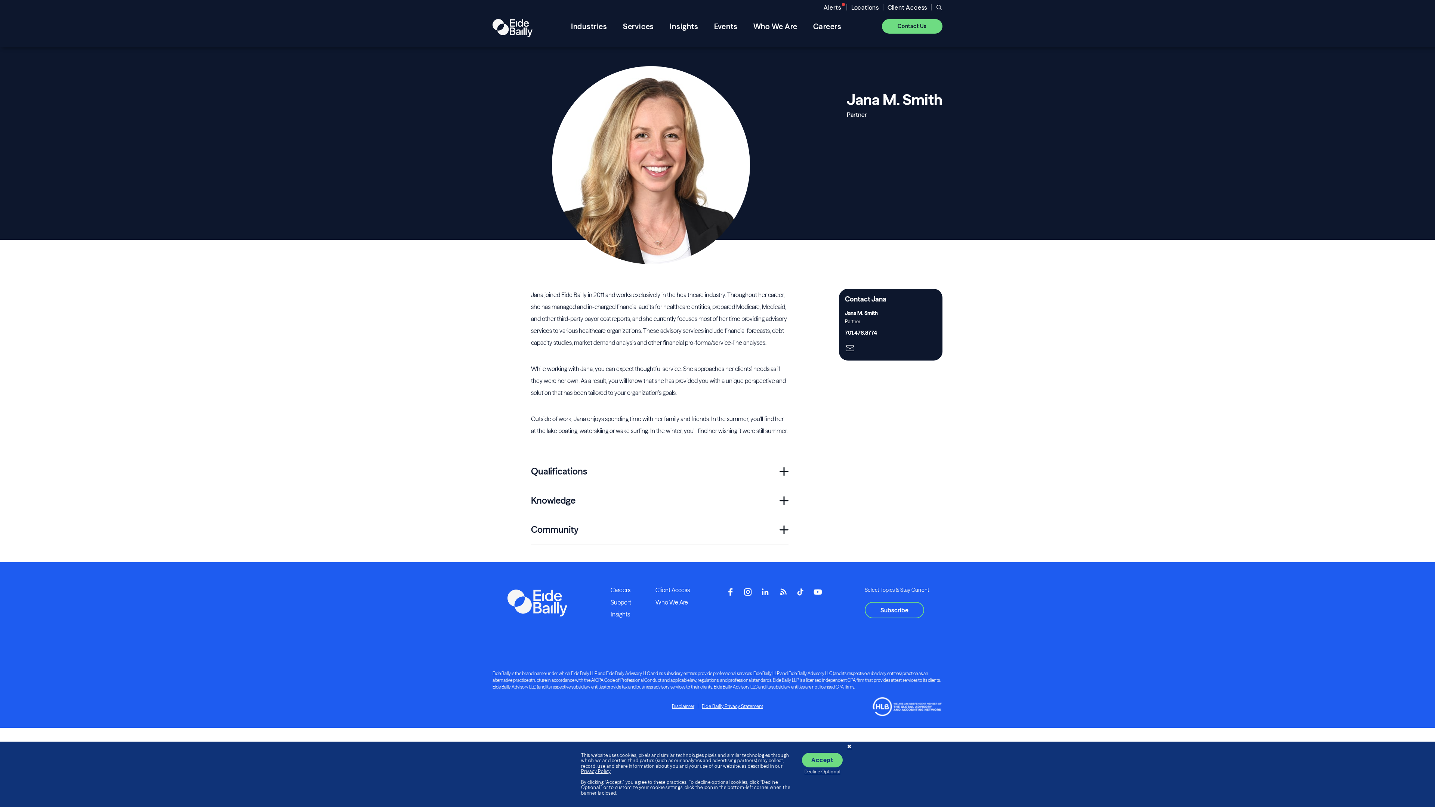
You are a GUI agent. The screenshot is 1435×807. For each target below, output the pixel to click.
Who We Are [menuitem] (775, 26)
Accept (822, 760)
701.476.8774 (861, 333)
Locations (865, 7)
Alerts (832, 7)
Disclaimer (683, 706)
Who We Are (671, 602)
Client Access (907, 7)
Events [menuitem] (726, 26)
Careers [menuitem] (827, 26)
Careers (620, 590)
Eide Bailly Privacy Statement (732, 706)
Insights (620, 614)
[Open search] (939, 7)
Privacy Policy (596, 771)
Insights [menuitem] (684, 26)
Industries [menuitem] (589, 26)
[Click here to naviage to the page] (850, 349)
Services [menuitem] (638, 26)
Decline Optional (822, 771)
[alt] (513, 26)
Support (621, 602)
